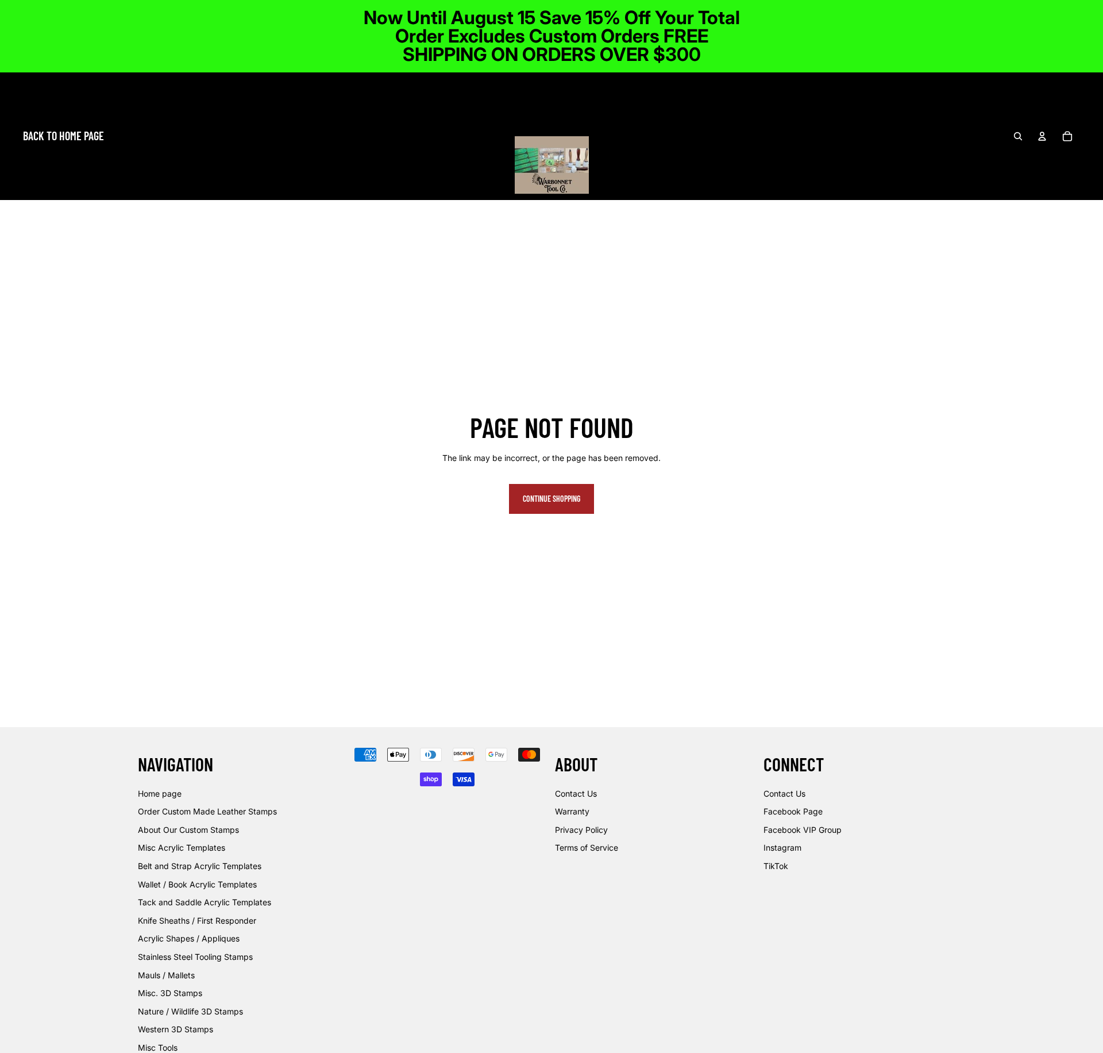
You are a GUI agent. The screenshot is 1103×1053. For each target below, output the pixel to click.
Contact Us (576, 793)
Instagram (782, 848)
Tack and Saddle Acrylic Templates (204, 903)
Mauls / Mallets (166, 975)
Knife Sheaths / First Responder (197, 920)
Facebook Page (793, 812)
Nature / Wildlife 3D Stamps (190, 1011)
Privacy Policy (581, 830)
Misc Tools (158, 1047)
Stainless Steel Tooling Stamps (195, 957)
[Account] (1042, 136)
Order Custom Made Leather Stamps (207, 812)
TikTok (775, 866)
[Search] (1018, 136)
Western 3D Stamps (175, 1030)
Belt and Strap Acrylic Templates (199, 866)
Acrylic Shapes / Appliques (189, 939)
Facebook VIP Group (802, 830)
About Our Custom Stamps (188, 830)
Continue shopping (551, 499)
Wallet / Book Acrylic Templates (197, 884)
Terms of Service (586, 848)
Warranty (572, 812)
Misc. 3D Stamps (170, 993)
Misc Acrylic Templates (181, 848)
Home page (160, 793)
